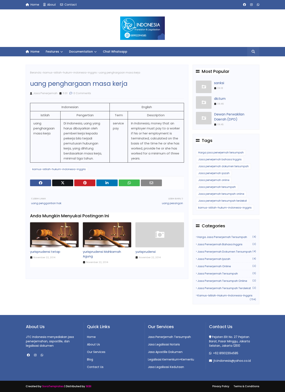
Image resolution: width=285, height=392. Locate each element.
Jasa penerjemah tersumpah (217, 187)
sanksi (219, 83)
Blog (90, 359)
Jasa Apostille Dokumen (165, 352)
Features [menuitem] (52, 51)
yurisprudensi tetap (45, 251)
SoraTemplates (53, 386)
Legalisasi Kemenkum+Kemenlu (171, 359)
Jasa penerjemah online (213, 180)
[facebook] (244, 4)
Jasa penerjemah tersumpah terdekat (222, 200)
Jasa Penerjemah (45, 93)
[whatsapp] (257, 4)
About (51, 5)
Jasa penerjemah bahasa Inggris (220, 159)
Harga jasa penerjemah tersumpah (221, 152)
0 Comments (82, 93)
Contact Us (95, 367)
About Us (93, 344)
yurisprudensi (145, 251)
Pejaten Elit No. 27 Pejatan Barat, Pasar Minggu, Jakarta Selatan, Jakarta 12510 (229, 341)
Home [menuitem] (34, 51)
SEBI (88, 386)
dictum (220, 98)
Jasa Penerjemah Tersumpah (169, 337)
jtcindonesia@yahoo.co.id (232, 361)
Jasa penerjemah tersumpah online (221, 194)
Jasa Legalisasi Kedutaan (166, 367)
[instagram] (251, 4)
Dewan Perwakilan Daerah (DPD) (229, 117)
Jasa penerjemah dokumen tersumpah (223, 166)
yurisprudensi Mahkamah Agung (102, 254)
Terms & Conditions (246, 386)
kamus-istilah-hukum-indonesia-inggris (70, 72)
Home (34, 5)
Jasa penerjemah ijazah (214, 173)
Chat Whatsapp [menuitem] (115, 51)
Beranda (35, 72)
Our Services (96, 352)
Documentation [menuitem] (81, 51)
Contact (70, 5)
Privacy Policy (220, 386)
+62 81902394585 (225, 353)
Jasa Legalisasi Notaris (164, 344)
